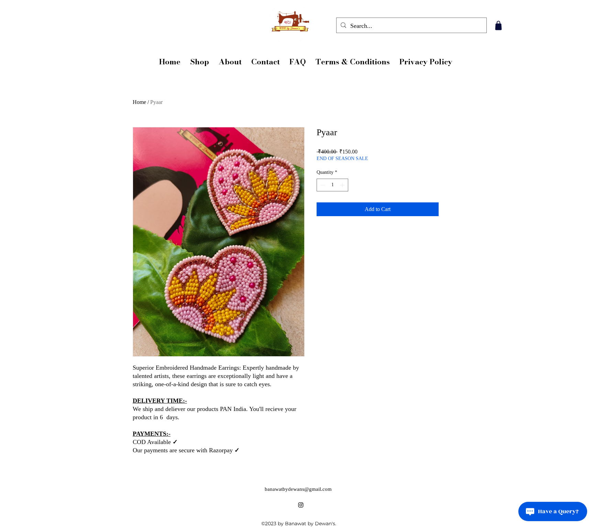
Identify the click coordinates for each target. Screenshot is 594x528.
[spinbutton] (332, 185)
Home (139, 102)
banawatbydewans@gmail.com (298, 489)
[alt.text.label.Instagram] (300, 504)
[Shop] (498, 25)
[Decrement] (322, 185)
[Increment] (343, 185)
